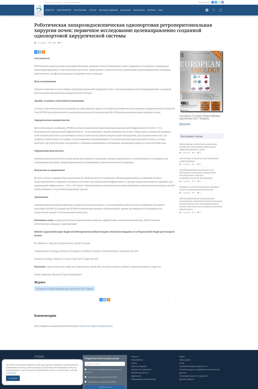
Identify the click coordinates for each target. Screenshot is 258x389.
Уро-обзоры (80, 10)
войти (82, 325)
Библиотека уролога (139, 372)
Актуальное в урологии (141, 369)
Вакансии (125, 10)
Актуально (139, 10)
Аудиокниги (136, 376)
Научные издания (108, 10)
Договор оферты (186, 379)
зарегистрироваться (102, 325)
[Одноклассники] (43, 52)
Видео (182, 356)
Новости (49, 10)
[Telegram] (39, 52)
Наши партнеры (57, 2)
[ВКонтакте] (35, 52)
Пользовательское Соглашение (193, 376)
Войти (220, 10)
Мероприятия (64, 10)
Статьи (92, 10)
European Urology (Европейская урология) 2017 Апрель (64, 288)
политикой (11, 373)
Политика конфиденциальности (193, 366)
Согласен (13, 378)
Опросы (151, 10)
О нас (47, 2)
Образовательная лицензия (143, 379)
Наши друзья (185, 359)
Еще (160, 10)
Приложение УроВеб (72, 2)
